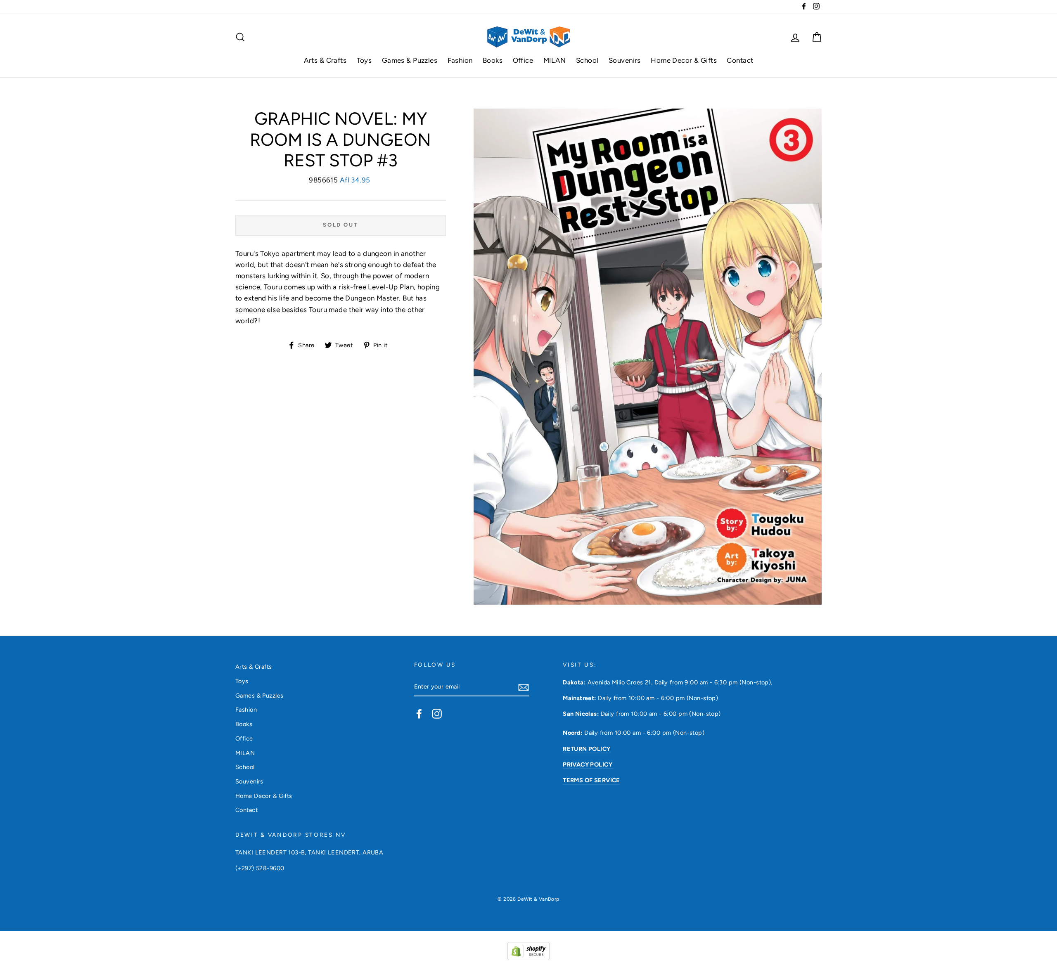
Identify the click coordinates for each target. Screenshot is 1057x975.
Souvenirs (625, 60)
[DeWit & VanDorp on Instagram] (437, 714)
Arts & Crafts (325, 60)
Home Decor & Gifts (684, 60)
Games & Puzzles (409, 60)
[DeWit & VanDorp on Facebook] (419, 714)
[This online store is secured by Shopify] (528, 958)
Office (523, 60)
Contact (740, 60)
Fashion (460, 60)
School (587, 60)
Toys (364, 60)
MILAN (554, 60)
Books (492, 60)
